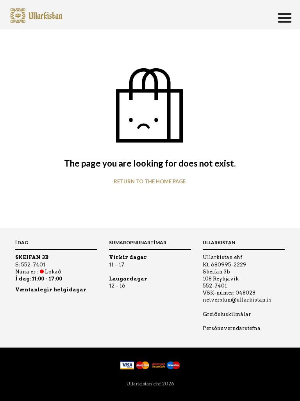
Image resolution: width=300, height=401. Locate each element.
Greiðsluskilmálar (227, 314)
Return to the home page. (150, 182)
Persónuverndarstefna (232, 328)
